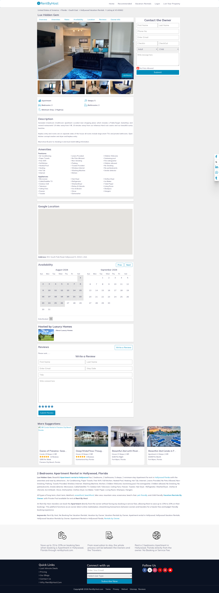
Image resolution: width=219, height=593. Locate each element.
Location (91, 19)
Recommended (125, 4)
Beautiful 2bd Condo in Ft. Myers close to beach (173, 450)
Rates (66, 19)
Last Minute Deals (48, 568)
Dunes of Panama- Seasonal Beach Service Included (67, 450)
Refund (124, 589)
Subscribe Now (109, 581)
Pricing (43, 572)
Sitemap (133, 589)
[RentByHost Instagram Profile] (155, 570)
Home (111, 4)
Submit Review (47, 413)
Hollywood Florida (162, 477)
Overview (43, 19)
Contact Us (45, 578)
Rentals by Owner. (112, 518)
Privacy (116, 589)
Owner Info (115, 19)
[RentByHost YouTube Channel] (170, 570)
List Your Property (171, 4)
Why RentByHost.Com (50, 582)
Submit (158, 72)
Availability (78, 19)
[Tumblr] (160, 570)
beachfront (89, 495)
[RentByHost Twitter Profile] (149, 570)
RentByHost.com (96, 589)
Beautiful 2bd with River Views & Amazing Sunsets (139, 450)
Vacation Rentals (143, 4)
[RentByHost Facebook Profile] (144, 570)
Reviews (102, 19)
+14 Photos (127, 75)
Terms (108, 589)
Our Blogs (44, 575)
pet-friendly (142, 495)
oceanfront (79, 495)
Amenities (55, 19)
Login (157, 4)
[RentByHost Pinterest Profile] (165, 570)
